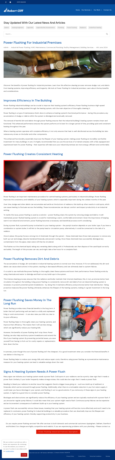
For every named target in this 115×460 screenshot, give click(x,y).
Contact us (107, 10)
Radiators (83, 27)
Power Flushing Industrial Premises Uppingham (58, 432)
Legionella (30, 27)
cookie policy (10, 451)
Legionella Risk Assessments (45, 27)
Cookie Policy (82, 456)
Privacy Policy (70, 456)
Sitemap (108, 456)
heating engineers (18, 27)
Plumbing (61, 27)
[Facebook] (6, 2)
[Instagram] (10, 2)
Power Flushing (72, 27)
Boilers (6, 27)
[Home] (13, 10)
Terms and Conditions (95, 456)
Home (78, 10)
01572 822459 (21, 2)
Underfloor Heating (95, 27)
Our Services (85, 10)
